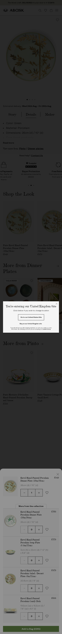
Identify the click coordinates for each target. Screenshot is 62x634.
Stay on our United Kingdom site (31, 324)
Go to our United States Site (31, 317)
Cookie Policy (46, 329)
